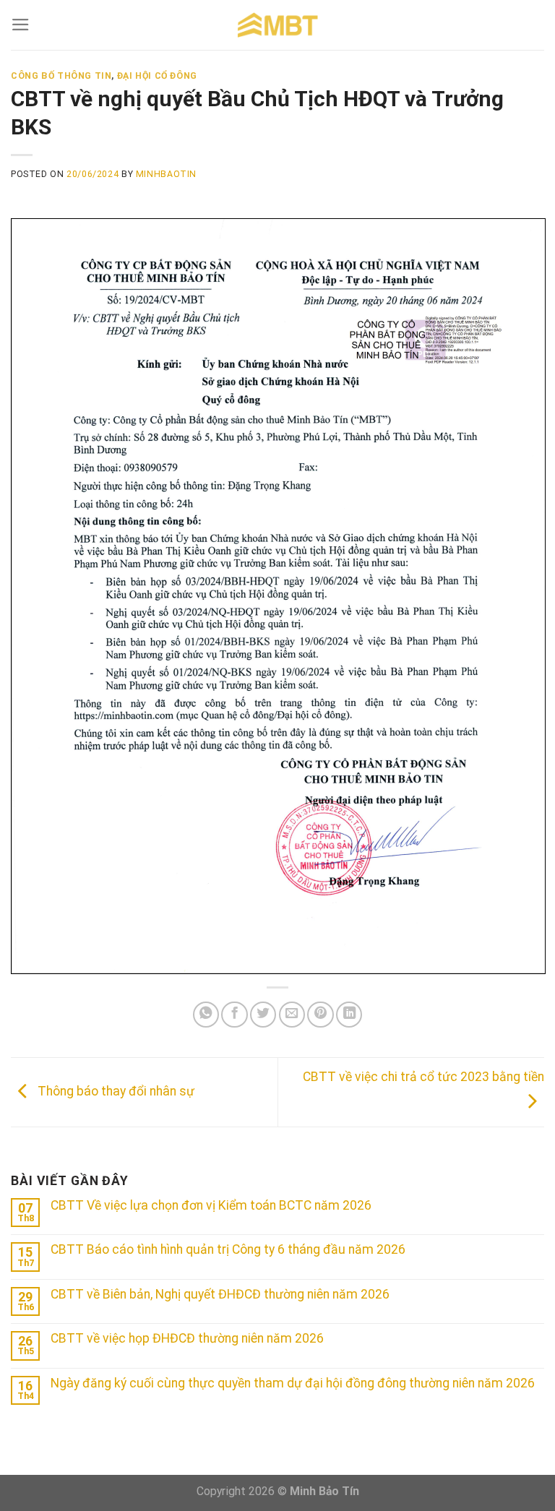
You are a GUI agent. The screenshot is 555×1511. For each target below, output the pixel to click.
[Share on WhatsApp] (206, 1015)
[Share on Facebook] (234, 1015)
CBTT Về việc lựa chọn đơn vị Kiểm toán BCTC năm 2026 (211, 1205)
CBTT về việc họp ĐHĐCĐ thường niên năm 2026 (187, 1338)
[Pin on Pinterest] (320, 1015)
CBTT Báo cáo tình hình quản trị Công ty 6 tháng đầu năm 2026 (228, 1249)
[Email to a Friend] (292, 1015)
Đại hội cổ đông (157, 76)
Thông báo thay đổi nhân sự (114, 1091)
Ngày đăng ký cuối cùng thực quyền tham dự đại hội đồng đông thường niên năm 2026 (293, 1383)
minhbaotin (166, 174)
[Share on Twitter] (263, 1015)
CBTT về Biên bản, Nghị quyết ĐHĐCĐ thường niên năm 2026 (220, 1294)
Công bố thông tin (61, 76)
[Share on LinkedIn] (349, 1015)
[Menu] (20, 24)
